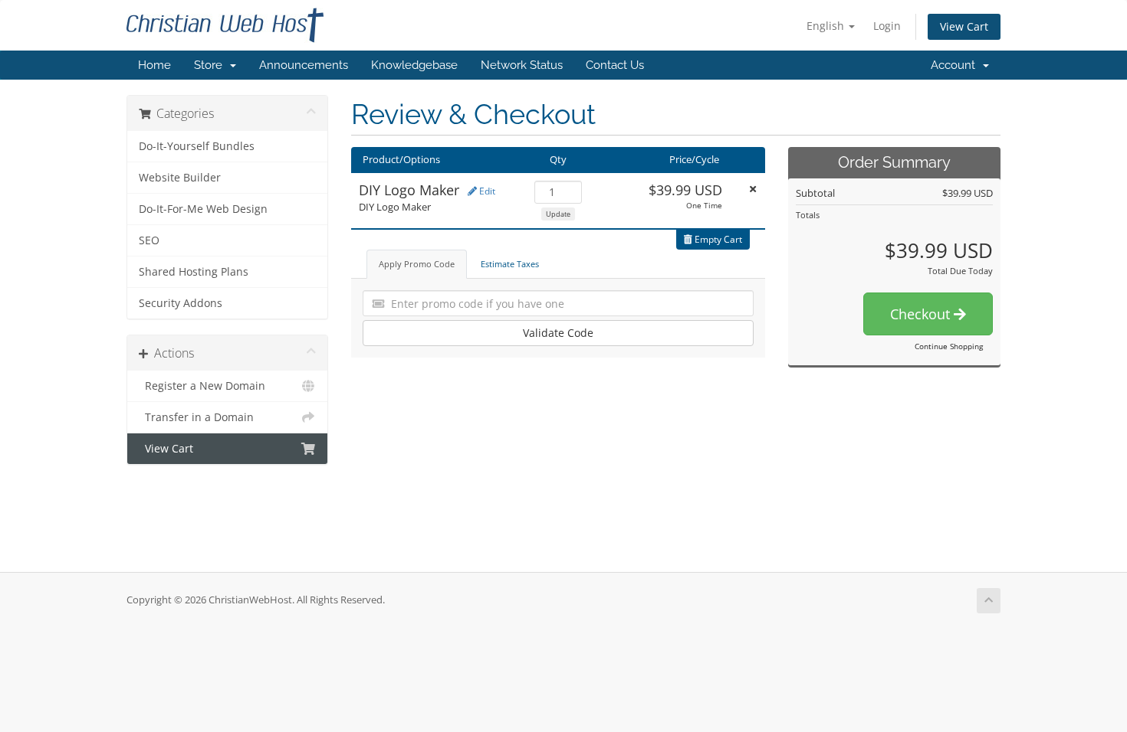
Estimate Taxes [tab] (510, 264)
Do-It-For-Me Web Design (203, 209)
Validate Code (558, 332)
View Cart (964, 26)
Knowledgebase (414, 65)
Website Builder (180, 178)
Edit (486, 191)
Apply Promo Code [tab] (417, 264)
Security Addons (180, 303)
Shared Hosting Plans (193, 272)
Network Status (522, 65)
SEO (149, 240)
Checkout (922, 314)
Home (154, 65)
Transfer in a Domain (196, 417)
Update (558, 214)
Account (956, 65)
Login (887, 25)
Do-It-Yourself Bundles (197, 146)
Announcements (303, 65)
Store (211, 65)
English (827, 25)
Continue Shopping (949, 346)
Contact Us (615, 65)
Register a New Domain (202, 386)
